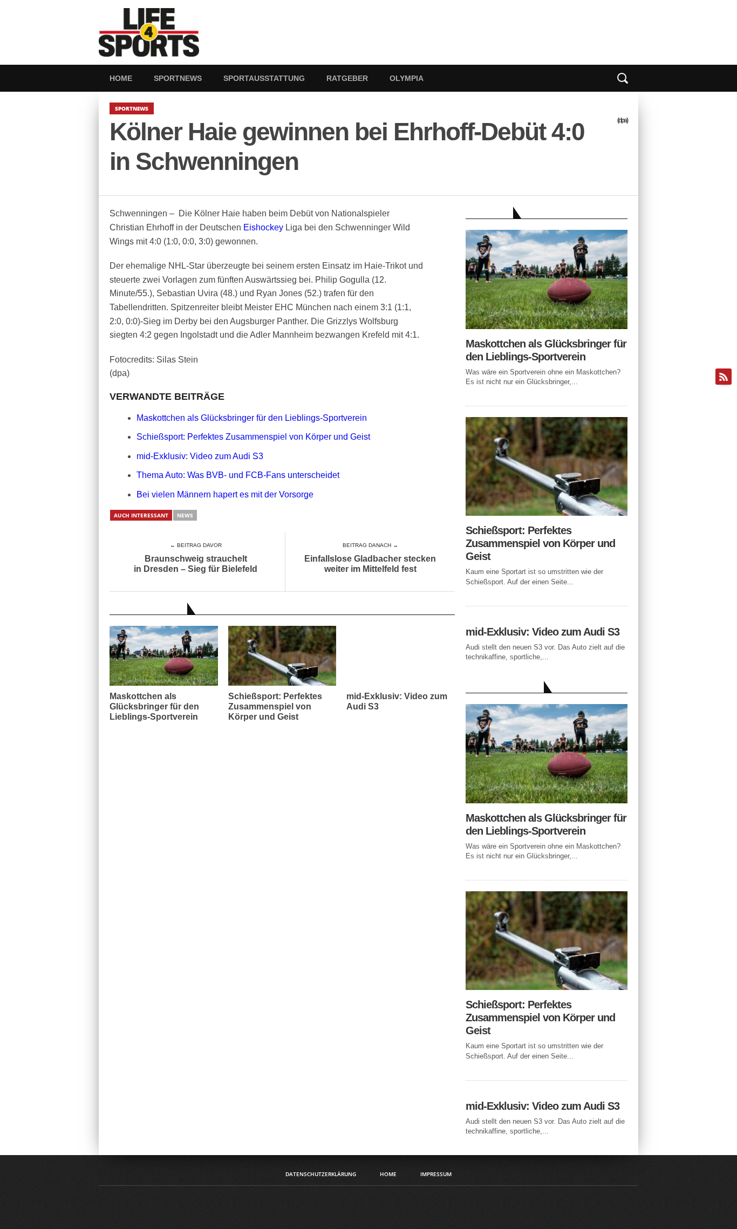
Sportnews (178, 78)
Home (121, 78)
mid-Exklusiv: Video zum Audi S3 (200, 456)
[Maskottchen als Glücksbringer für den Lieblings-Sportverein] (546, 326)
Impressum (436, 1174)
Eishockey (263, 227)
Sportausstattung (264, 78)
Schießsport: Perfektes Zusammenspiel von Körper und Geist (253, 436)
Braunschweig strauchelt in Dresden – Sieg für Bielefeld (195, 563)
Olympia (407, 78)
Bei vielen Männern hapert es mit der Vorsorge (225, 494)
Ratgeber (347, 78)
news (185, 515)
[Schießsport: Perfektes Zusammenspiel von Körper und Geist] (546, 512)
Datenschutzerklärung (320, 1174)
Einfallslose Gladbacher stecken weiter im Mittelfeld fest (370, 563)
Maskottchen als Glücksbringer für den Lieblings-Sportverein (252, 417)
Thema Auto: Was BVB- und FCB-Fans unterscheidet (238, 475)
